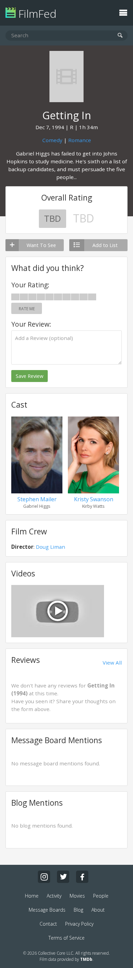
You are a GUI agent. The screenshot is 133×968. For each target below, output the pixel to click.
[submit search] (120, 35)
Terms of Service (66, 938)
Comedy (52, 140)
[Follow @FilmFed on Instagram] (44, 877)
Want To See (41, 245)
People (100, 895)
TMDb (86, 959)
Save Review (29, 376)
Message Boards (47, 909)
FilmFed (36, 13)
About (98, 909)
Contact (48, 924)
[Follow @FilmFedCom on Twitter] (63, 877)
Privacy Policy (79, 924)
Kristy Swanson (93, 499)
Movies (77, 895)
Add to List (105, 245)
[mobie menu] (123, 12)
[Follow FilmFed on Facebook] (82, 877)
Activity (54, 895)
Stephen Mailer (37, 499)
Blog (78, 909)
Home (32, 895)
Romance (79, 140)
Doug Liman (50, 546)
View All (112, 662)
